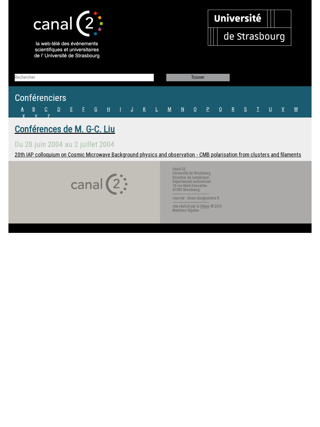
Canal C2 (179, 169)
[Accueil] (63, 35)
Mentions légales (185, 210)
